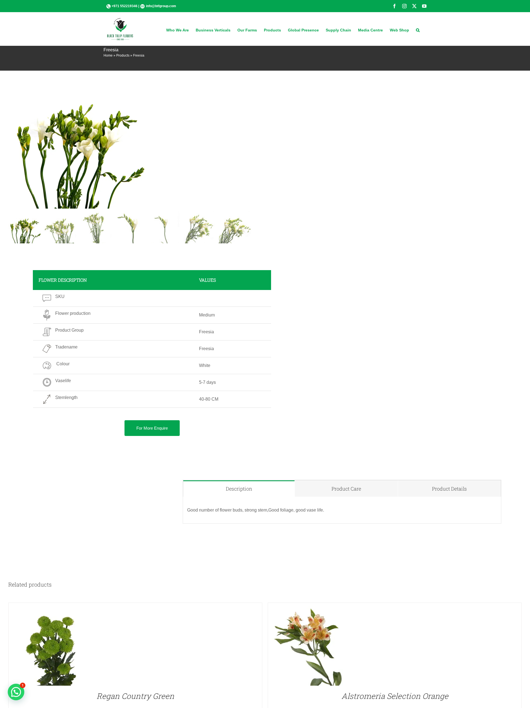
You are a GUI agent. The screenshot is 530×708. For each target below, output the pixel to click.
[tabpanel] (342, 510)
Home (108, 55)
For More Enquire (152, 428)
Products (122, 55)
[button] (418, 29)
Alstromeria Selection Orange (394, 696)
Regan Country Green (135, 696)
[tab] (239, 488)
